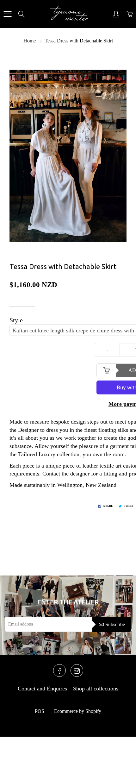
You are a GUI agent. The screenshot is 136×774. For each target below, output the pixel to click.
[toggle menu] (7, 14)
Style (16, 320)
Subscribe (115, 624)
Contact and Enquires (42, 688)
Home (29, 40)
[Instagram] (77, 670)
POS (39, 711)
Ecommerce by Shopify (77, 711)
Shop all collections (95, 688)
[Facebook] (59, 670)
